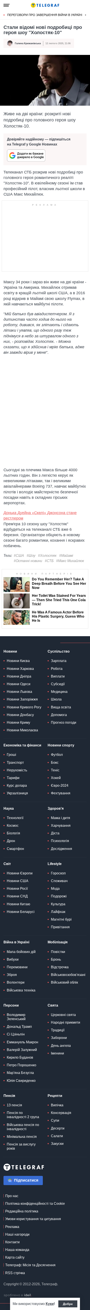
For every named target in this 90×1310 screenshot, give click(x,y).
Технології (15, 818)
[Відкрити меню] (6, 5)
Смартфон (15, 849)
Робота (56, 669)
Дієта (55, 833)
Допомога (59, 715)
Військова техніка (21, 990)
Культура (58, 904)
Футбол (57, 755)
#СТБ (49, 561)
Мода (55, 888)
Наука (8, 808)
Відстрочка (60, 967)
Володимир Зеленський (16, 1017)
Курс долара (17, 785)
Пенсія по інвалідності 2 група (23, 1115)
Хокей (56, 778)
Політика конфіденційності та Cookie (35, 1203)
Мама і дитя (60, 818)
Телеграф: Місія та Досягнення (30, 1265)
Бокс (55, 762)
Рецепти (55, 1096)
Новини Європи (20, 873)
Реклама (12, 1227)
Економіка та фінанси (22, 745)
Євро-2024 (59, 785)
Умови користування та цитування (33, 1219)
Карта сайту (14, 1257)
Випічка (57, 1105)
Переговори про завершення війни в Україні (44, 15)
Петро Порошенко (21, 1065)
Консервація (61, 1113)
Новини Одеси (18, 684)
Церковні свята (63, 1015)
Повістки (58, 952)
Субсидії (58, 684)
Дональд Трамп (19, 1026)
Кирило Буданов (20, 1057)
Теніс (55, 770)
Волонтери (15, 982)
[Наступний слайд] (85, 15)
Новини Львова (19, 692)
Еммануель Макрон (22, 1042)
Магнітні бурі (61, 919)
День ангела (61, 1045)
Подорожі (59, 896)
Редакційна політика (21, 1211)
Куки (50, 1304)
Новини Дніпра (19, 676)
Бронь (56, 959)
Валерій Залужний (22, 1050)
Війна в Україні (16, 942)
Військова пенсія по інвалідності (23, 1127)
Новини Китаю (18, 904)
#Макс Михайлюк (70, 561)
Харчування (61, 825)
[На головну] (45, 5)
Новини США (17, 881)
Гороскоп (58, 873)
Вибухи (13, 959)
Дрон (11, 841)
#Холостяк (47, 555)
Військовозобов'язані (68, 975)
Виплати (58, 676)
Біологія (13, 833)
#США (19, 555)
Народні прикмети (65, 1022)
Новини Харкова (20, 669)
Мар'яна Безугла (20, 1073)
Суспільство (59, 651)
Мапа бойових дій (21, 952)
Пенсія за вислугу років (21, 1146)
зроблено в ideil (17, 1295)
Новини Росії (17, 888)
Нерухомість (17, 770)
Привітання (60, 927)
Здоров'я (56, 808)
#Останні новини (28, 561)
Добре (68, 1304)
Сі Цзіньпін (16, 1034)
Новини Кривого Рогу (24, 707)
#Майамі (66, 555)
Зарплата (58, 661)
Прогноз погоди (63, 722)
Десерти (57, 1128)
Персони (11, 1005)
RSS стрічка (15, 1273)
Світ (7, 864)
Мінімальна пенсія (22, 1136)
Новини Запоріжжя (22, 699)
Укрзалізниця (17, 793)
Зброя (12, 975)
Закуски (57, 1143)
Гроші (11, 755)
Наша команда (17, 1250)
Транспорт (15, 762)
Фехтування (60, 793)
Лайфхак (58, 912)
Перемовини (17, 967)
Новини (10, 651)
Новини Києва (18, 661)
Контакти (12, 1242)
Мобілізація (58, 942)
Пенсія (9, 1096)
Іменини (57, 1053)
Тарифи (13, 778)
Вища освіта (61, 707)
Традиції (57, 1030)
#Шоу (31, 555)
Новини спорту (61, 745)
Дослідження (61, 849)
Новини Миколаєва (22, 730)
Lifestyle (55, 864)
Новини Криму (18, 722)
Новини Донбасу (20, 715)
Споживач (59, 881)
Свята (53, 1005)
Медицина (59, 692)
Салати (57, 1136)
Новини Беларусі (21, 912)
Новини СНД (17, 896)
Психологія (60, 841)
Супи (55, 1120)
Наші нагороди (17, 1234)
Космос (13, 825)
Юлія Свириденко (21, 1080)
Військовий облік (64, 982)
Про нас (11, 1196)
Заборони (59, 1038)
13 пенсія (14, 1105)
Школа (56, 699)
